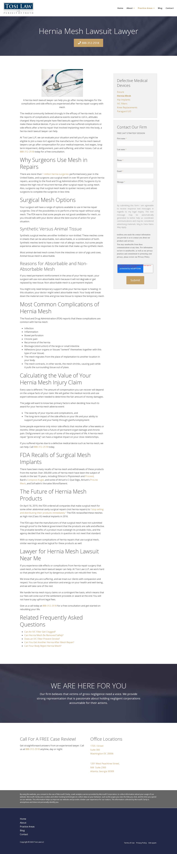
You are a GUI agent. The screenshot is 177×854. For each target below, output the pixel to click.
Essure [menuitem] (120, 91)
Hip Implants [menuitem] (123, 99)
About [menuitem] (130, 8)
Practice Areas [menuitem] (145, 8)
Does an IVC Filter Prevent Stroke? (42, 638)
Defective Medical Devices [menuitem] (132, 83)
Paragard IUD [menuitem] (124, 111)
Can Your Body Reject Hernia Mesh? (42, 645)
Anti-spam (152, 843)
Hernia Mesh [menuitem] (124, 95)
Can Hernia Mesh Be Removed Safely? (43, 635)
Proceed (89, 476)
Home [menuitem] (120, 8)
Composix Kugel (35, 479)
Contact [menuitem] (170, 8)
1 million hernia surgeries (55, 174)
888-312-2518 (90, 43)
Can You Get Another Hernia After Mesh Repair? (49, 642)
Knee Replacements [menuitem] (127, 107)
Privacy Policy (141, 843)
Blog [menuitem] (160, 8)
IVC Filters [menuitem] (122, 103)
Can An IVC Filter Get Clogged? (40, 631)
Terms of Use (129, 843)
